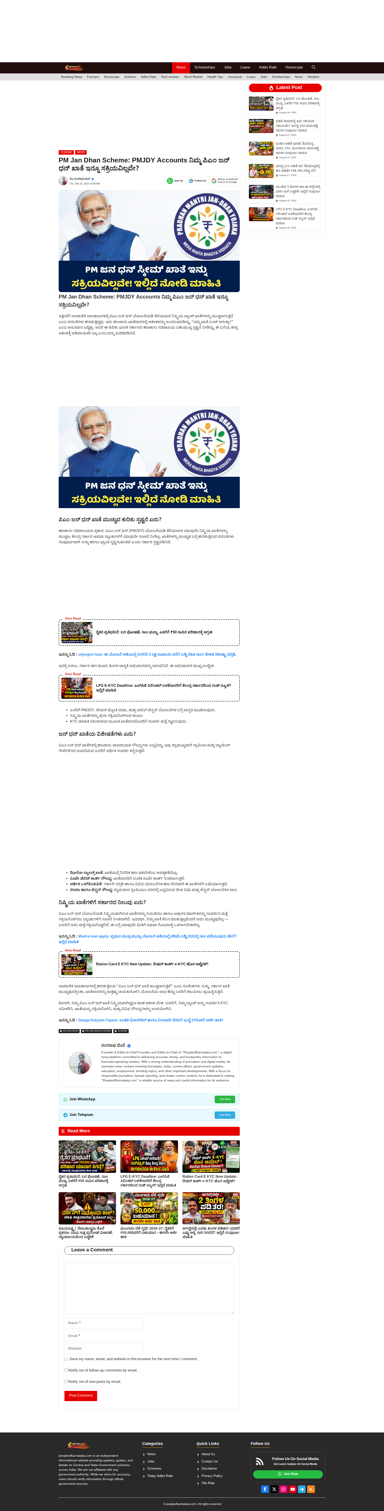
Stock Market (193, 77)
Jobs (228, 67)
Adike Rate (268, 67)
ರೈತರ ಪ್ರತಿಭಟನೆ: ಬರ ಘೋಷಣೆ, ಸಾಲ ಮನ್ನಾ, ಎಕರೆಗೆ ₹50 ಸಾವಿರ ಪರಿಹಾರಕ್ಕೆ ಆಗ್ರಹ (83, 1181)
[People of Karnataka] (74, 67)
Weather (314, 77)
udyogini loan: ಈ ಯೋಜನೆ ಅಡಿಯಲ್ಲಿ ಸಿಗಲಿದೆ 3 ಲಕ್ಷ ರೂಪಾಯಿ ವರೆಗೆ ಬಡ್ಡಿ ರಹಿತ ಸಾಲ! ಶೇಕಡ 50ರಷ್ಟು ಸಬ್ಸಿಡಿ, (157, 654)
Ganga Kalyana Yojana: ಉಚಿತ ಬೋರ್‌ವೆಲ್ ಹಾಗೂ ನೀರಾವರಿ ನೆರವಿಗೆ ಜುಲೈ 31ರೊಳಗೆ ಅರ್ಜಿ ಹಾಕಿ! (150, 1020)
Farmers (93, 77)
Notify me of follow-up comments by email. (103, 1370)
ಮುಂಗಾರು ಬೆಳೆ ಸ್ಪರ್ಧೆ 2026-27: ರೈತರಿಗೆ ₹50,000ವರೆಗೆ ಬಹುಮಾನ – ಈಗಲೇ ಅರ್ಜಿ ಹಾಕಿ (148, 1233)
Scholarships (204, 67)
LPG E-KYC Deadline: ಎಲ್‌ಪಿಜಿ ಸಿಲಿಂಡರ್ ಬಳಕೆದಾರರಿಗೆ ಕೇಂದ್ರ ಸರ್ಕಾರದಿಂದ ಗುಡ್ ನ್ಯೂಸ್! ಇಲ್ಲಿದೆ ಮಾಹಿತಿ (148, 1181)
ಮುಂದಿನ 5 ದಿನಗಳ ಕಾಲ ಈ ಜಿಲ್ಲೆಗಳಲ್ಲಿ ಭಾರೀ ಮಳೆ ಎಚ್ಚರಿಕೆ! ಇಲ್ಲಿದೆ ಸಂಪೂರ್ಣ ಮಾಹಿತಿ (298, 192)
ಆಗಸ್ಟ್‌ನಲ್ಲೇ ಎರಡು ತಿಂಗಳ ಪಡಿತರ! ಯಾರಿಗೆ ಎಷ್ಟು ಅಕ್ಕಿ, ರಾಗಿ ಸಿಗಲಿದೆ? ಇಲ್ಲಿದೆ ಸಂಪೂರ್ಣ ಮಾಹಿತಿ (211, 1233)
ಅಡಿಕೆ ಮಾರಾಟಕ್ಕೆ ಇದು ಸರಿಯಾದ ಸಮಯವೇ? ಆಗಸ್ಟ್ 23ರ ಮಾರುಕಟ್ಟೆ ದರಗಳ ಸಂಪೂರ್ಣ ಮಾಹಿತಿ (297, 126)
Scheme (130, 77)
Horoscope (294, 67)
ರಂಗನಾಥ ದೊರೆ (82, 179)
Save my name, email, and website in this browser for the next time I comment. (133, 1359)
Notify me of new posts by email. (94, 1382)
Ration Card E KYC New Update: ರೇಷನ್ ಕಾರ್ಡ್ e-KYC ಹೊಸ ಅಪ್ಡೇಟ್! (209, 1179)
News (181, 67)
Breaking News (71, 77)
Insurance (235, 77)
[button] (313, 67)
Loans (245, 67)
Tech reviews (170, 77)
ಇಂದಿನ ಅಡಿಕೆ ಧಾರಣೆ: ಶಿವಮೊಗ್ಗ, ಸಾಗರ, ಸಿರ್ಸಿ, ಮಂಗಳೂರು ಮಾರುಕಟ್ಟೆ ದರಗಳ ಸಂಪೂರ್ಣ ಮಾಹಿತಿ (297, 148)
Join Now (225, 1099)
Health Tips (215, 77)
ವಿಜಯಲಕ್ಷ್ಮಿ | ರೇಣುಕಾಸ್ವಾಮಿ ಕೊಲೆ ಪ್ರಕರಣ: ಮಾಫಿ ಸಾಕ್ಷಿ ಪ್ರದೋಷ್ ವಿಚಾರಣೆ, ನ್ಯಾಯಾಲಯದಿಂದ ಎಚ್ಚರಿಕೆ (86, 1233)
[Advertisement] (133, 31)
